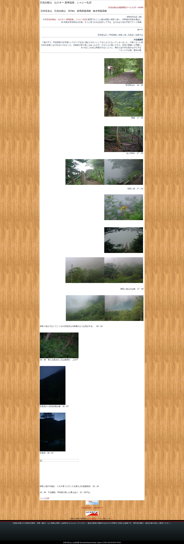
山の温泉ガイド (94, 519)
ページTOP (44, 498)
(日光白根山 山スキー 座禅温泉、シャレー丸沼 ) (67, 19)
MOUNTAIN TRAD (114, 542)
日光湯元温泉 (86, 508)
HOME (140, 7)
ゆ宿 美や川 (98, 508)
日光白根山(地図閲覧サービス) (121, 7)
